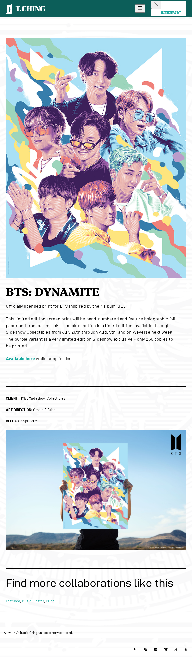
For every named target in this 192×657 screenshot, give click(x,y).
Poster (39, 601)
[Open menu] (140, 8)
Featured (13, 601)
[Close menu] (156, 5)
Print (50, 601)
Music (27, 601)
